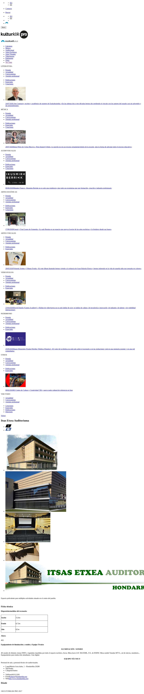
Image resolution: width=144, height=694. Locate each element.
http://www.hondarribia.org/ (18, 679)
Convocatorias (10, 74)
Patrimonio (9, 58)
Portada (8, 70)
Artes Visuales (10, 54)
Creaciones (9, 84)
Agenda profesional (12, 76)
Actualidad (9, 72)
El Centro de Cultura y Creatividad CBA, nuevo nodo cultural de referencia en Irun (39, 390)
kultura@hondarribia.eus (18, 677)
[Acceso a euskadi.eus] (9, 42)
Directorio (9, 412)
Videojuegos (9, 56)
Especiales (9, 82)
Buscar (7, 12)
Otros (7, 60)
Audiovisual (9, 50)
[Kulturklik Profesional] (14, 38)
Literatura (8, 46)
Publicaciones (10, 80)
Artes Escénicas (11, 52)
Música (8, 48)
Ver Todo (8, 62)
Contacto (8, 9)
